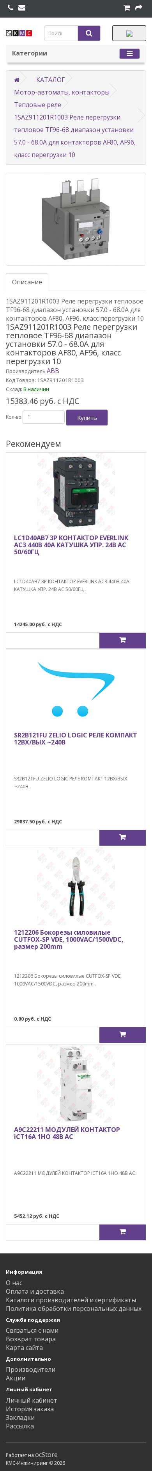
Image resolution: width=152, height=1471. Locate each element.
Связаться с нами (32, 1330)
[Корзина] (127, 8)
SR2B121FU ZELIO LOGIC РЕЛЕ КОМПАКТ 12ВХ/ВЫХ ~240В (75, 738)
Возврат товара (31, 1339)
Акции (15, 1378)
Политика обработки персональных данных (73, 1308)
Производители (30, 1369)
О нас (14, 1282)
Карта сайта (24, 1347)
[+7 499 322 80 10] (10, 8)
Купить (87, 417)
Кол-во (13, 417)
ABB (53, 370)
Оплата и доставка (35, 1291)
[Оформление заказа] (138, 8)
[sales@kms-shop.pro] (21, 8)
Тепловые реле (37, 104)
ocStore (46, 1454)
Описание (27, 282)
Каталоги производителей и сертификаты (71, 1300)
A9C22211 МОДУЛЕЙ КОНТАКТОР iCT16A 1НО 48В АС (67, 1133)
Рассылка (20, 1426)
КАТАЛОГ (50, 79)
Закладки (20, 1417)
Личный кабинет (31, 1400)
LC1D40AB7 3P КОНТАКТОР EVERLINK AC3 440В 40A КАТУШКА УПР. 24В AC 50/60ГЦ (71, 545)
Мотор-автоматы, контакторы (62, 92)
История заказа (30, 1409)
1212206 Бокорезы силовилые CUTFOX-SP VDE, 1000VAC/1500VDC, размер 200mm (69, 939)
